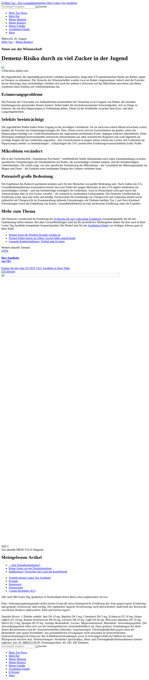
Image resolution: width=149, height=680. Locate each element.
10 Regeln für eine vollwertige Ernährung (77, 218)
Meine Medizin (17, 19)
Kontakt (13, 581)
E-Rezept (14, 672)
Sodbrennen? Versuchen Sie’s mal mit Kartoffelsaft (38, 571)
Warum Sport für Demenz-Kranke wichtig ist (34, 234)
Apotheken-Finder (19, 29)
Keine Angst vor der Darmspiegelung (30, 568)
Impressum (15, 584)
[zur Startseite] (39, 3)
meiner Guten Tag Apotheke (30, 577)
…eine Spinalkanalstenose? (25, 565)
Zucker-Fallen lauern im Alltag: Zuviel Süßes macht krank (42, 238)
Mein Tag (7, 41)
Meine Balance (17, 22)
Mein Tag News (18, 12)
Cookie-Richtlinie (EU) (22, 590)
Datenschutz (16, 587)
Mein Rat (14, 16)
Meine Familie (17, 26)
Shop (12, 32)
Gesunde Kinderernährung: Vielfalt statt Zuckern (37, 241)
